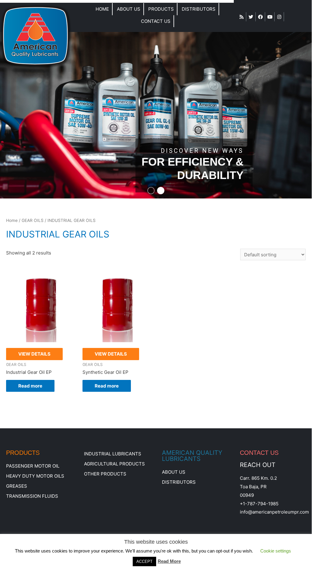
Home (12, 220)
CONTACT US (155, 21)
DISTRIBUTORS (199, 9)
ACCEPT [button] (144, 561)
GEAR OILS (33, 220)
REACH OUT (257, 464)
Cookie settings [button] (275, 550)
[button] (151, 190)
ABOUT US (128, 9)
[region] (156, 115)
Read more (30, 386)
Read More (169, 561)
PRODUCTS (161, 9)
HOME (102, 9)
